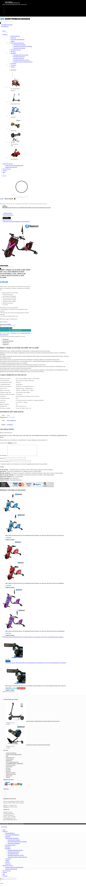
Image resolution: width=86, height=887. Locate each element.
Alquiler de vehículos (8, 163)
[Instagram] (13, 74)
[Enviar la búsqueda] (16, 879)
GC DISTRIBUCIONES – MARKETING (14, 763)
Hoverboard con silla (16, 49)
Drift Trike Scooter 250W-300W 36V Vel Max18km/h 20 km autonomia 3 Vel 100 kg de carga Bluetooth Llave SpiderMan (34, 583)
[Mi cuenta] (3, 174)
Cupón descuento (9, 759)
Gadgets (13, 41)
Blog (4, 172)
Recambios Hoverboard (19, 56)
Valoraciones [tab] (6, 342)
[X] (6, 791)
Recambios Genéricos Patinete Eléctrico (22, 61)
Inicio (4, 31)
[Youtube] (13, 76)
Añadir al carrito (6, 328)
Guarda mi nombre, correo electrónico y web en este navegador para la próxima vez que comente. (24, 464)
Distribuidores (9, 1)
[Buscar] (0, 23)
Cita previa (13, 65)
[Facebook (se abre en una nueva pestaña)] (6, 8)
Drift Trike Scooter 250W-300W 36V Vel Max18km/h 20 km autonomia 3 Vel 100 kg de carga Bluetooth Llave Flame (27, 207)
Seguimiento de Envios (11, 774)
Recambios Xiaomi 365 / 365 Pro (21, 60)
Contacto (13, 67)
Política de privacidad (10, 772)
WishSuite (8, 777)
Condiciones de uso (10, 757)
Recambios (13, 53)
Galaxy (8, 420)
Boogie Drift (24, 333)
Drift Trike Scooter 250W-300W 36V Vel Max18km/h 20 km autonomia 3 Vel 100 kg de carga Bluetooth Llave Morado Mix (34, 631)
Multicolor (13, 420)
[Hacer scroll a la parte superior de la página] (0, 825)
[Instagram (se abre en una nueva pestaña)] (6, 10)
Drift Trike (13, 37)
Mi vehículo (8, 769)
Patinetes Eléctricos (15, 36)
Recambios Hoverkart (18, 58)
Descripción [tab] (5, 339)
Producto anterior (8, 213)
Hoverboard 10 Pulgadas (19, 48)
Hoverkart (13, 51)
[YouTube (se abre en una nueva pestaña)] (6, 12)
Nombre (2, 458)
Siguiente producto (7, 219)
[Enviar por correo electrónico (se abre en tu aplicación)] (6, 13)
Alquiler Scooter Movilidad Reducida (14, 165)
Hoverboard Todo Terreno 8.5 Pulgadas (22, 46)
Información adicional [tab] (8, 341)
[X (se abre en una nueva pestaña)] (6, 7)
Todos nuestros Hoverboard (17, 43)
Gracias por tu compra (10, 765)
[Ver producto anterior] (3, 213)
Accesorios (13, 63)
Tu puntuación (4, 443)
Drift (29, 333)
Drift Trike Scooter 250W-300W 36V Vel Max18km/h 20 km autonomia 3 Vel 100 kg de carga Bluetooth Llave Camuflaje (34, 535)
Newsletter (8, 771)
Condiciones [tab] (6, 344)
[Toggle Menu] (0, 28)
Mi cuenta (8, 768)
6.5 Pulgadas (10, 424)
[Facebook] (13, 73)
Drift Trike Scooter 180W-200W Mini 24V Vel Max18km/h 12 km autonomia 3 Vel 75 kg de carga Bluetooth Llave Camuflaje (35, 685)
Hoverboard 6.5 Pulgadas (19, 44)
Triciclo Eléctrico (4, 334)
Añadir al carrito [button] (9, 539)
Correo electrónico (5, 461)
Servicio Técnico (7, 169)
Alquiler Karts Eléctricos (11, 167)
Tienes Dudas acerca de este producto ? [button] (9, 307)
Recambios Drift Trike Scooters (20, 55)
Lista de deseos (9, 766)
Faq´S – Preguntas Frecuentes (12, 2)
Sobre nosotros (9, 775)
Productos (5, 34)
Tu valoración (3, 455)
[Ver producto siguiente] (12, 219)
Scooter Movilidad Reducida (17, 39)
